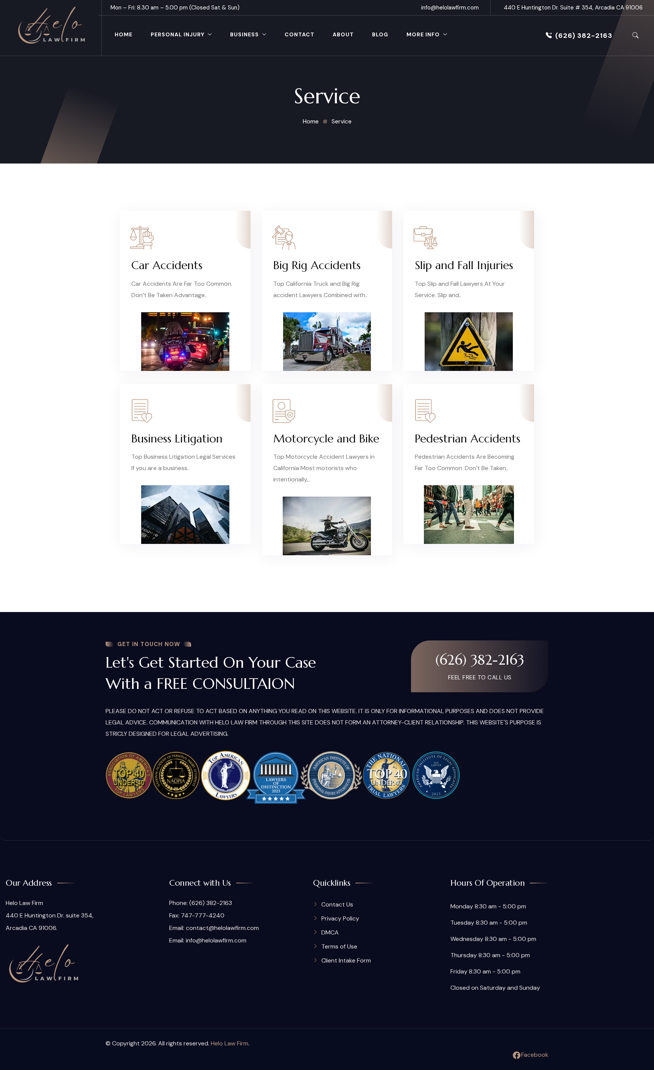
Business (244, 34)
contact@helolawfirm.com (222, 928)
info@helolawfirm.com (450, 7)
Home (123, 34)
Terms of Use (339, 946)
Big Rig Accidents (317, 265)
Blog (380, 34)
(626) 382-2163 (583, 35)
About (343, 34)
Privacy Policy (340, 918)
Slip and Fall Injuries (464, 265)
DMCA (330, 932)
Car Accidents (166, 265)
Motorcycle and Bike (326, 438)
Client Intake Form (346, 960)
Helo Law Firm (229, 1043)
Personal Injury (177, 34)
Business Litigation (177, 438)
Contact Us (337, 904)
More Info (423, 34)
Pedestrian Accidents (467, 438)
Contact (300, 34)
